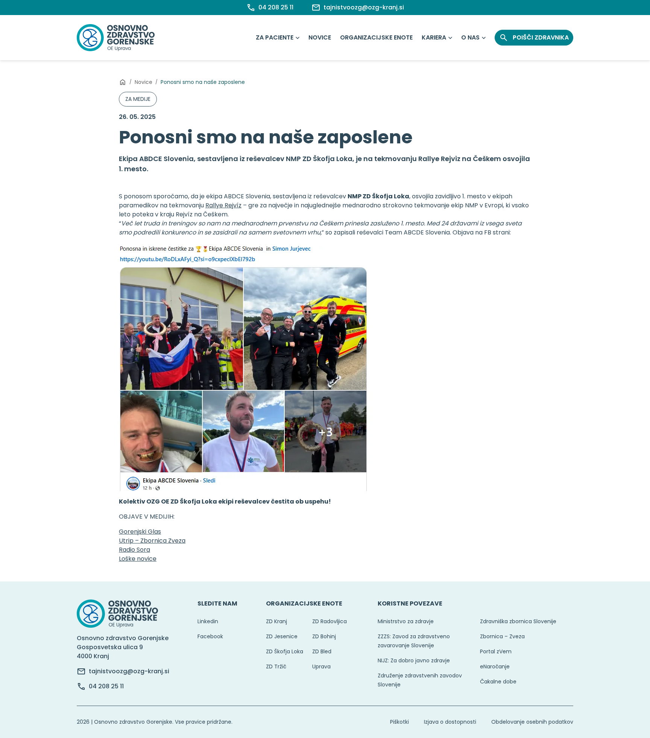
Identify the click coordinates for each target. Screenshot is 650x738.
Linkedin (207, 621)
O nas (470, 37)
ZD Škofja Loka (284, 651)
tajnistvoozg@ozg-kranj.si (129, 671)
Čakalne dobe (498, 681)
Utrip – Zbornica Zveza (152, 540)
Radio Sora (134, 549)
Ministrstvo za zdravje (406, 621)
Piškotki (399, 722)
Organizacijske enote (376, 37)
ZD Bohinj (324, 636)
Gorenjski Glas (140, 531)
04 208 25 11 (106, 686)
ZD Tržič (276, 666)
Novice (319, 37)
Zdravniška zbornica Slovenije (518, 621)
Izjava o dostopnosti (450, 722)
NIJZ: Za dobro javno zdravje (414, 660)
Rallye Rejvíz (223, 205)
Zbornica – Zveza (502, 636)
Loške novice (137, 558)
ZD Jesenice (282, 636)
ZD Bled (321, 651)
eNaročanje (495, 666)
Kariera (434, 37)
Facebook (210, 636)
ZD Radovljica (329, 621)
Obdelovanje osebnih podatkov (532, 722)
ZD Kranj (276, 621)
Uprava (321, 666)
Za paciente (274, 37)
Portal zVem (496, 651)
